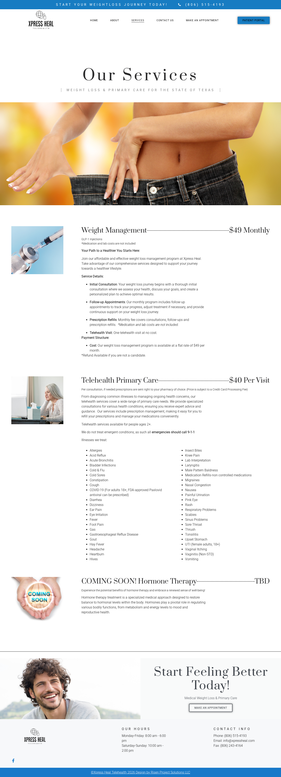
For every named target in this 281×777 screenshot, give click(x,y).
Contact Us (165, 20)
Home (94, 20)
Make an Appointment (202, 20)
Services (137, 20)
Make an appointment (210, 707)
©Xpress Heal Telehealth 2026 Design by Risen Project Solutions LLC (140, 772)
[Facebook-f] (13, 761)
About (114, 20)
